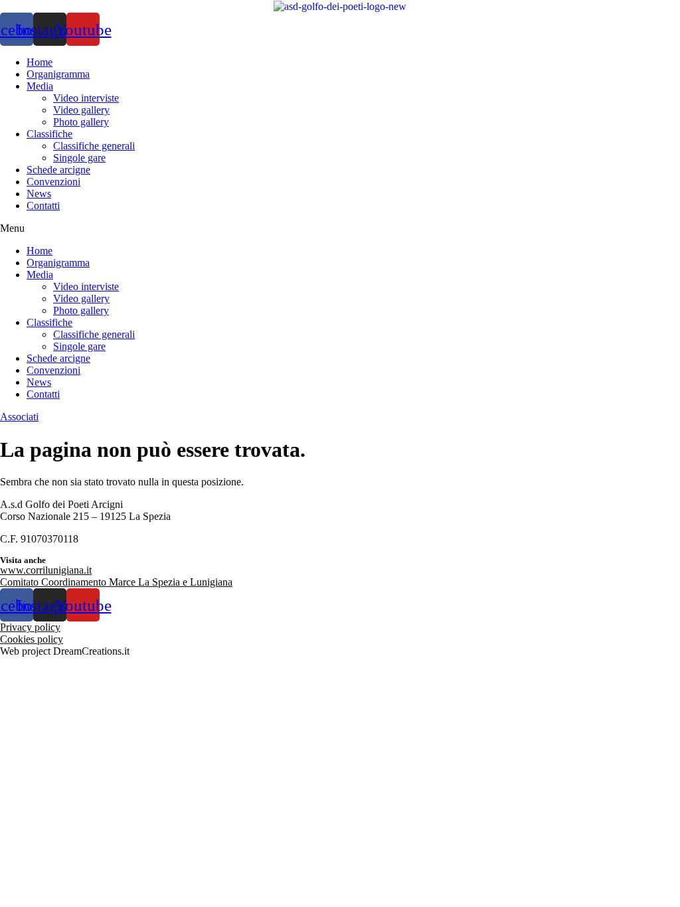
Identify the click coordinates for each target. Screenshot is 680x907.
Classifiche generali (94, 145)
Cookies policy (31, 639)
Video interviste (86, 98)
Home (39, 62)
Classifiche (49, 133)
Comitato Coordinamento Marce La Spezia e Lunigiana (116, 582)
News (39, 193)
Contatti (43, 205)
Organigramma (58, 74)
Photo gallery (81, 121)
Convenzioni (53, 181)
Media (40, 86)
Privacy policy (30, 627)
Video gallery (81, 110)
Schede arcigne (58, 169)
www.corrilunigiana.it (46, 570)
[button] (340, 228)
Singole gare (79, 157)
